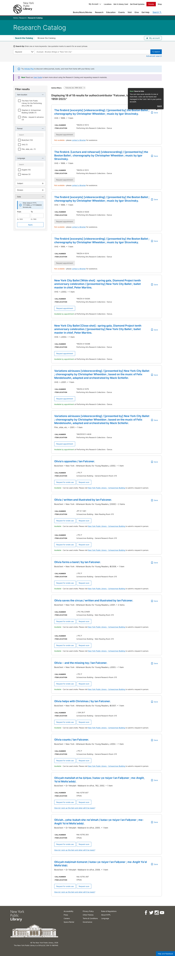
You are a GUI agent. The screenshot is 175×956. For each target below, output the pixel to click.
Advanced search (154, 56)
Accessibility (68, 911)
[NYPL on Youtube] (162, 912)
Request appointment (64, 308)
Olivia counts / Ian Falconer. (71, 739)
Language (105, 918)
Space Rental (69, 922)
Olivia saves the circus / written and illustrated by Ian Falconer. (93, 600)
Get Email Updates (137, 4)
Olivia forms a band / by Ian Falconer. (77, 562)
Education (111, 12)
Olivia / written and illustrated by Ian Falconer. (83, 499)
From (19, 212)
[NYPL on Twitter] (151, 912)
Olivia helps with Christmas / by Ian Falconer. (82, 701)
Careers (67, 918)
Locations (108, 4)
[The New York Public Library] (23, 7)
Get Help (145, 12)
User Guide (37, 77)
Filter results (22, 89)
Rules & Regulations (108, 911)
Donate (151, 4)
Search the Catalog (24, 38)
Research (99, 12)
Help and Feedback (165, 954)
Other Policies (88, 915)
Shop (160, 4)
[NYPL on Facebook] (145, 912)
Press (66, 915)
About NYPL (106, 915)
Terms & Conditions (90, 918)
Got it (159, 106)
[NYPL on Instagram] (156, 912)
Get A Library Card (120, 4)
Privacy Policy (88, 911)
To (32, 212)
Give (137, 12)
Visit (130, 12)
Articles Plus (29, 69)
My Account (93, 4)
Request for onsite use (65, 482)
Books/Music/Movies (82, 12)
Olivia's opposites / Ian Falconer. (74, 461)
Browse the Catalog (46, 38)
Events (121, 12)
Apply (30, 225)
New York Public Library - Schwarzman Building (107, 488)
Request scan (84, 482)
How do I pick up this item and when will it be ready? (74, 808)
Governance (87, 922)
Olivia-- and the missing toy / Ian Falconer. (80, 662)
